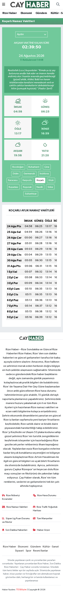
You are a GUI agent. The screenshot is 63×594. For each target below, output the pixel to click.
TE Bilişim (21, 590)
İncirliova (44, 173)
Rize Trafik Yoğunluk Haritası (45, 509)
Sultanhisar (31, 193)
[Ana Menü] (3, 4)
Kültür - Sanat (51, 546)
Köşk (51, 180)
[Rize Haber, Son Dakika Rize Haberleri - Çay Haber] (30, 4)
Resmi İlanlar (40, 550)
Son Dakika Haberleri (16, 530)
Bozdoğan (18, 167)
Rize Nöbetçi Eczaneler (11, 497)
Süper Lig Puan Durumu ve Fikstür (16, 520)
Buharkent (33, 167)
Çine (46, 167)
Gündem (41, 13)
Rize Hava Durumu (46, 495)
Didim (16, 173)
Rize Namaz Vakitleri (17, 507)
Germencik (29, 173)
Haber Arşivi (43, 530)
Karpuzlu (27, 180)
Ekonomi (26, 13)
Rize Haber (9, 13)
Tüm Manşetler (44, 518)
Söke (50, 187)
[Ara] (58, 4)
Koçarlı (40, 180)
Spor (28, 550)
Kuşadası (13, 187)
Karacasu (13, 180)
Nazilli (40, 187)
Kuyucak (27, 187)
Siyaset (19, 550)
